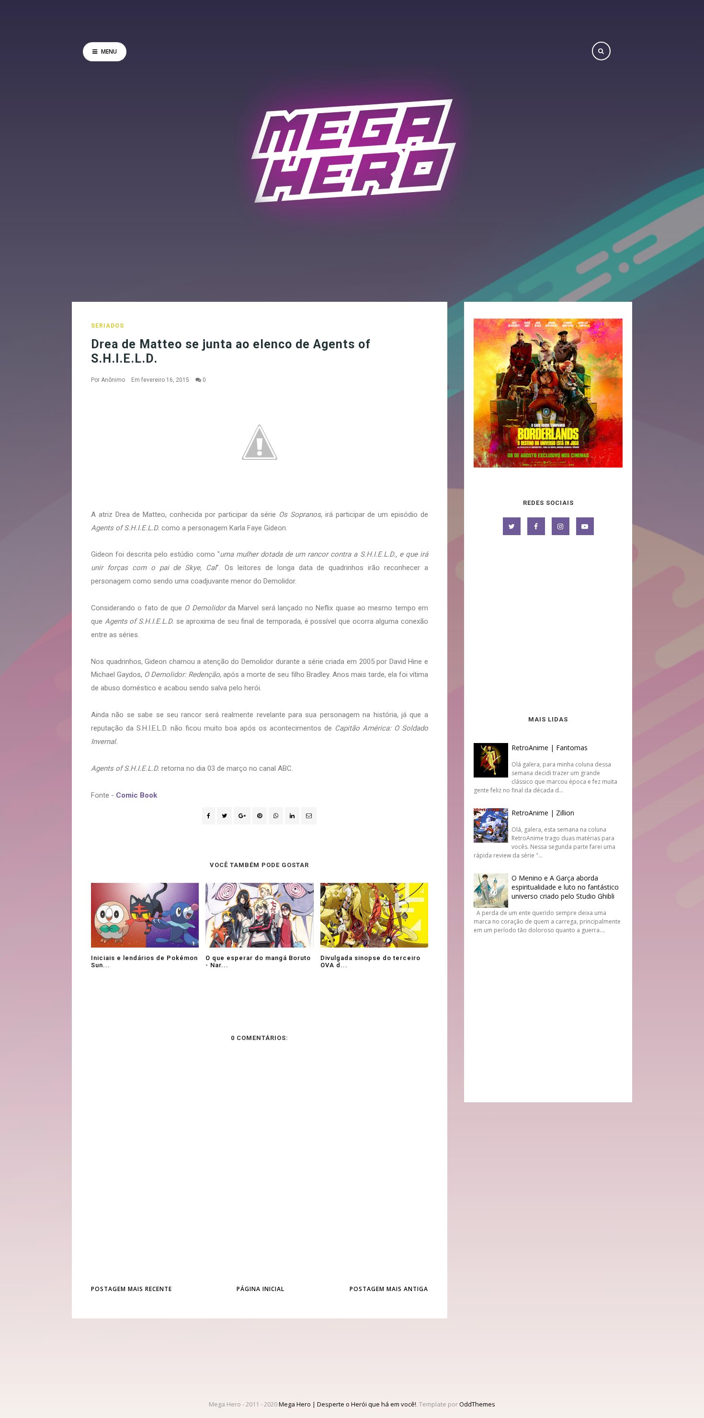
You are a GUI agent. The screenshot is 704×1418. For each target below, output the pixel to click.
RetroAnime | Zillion (542, 812)
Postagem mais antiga (389, 1289)
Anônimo (113, 380)
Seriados (107, 325)
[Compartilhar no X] (224, 815)
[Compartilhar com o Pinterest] (309, 815)
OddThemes (477, 1404)
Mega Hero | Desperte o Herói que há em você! (347, 1404)
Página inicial (260, 1289)
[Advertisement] (548, 626)
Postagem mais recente (131, 1289)
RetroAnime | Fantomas (549, 747)
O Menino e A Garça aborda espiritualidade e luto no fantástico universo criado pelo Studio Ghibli (565, 887)
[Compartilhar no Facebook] (208, 815)
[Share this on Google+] (242, 815)
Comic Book (136, 795)
